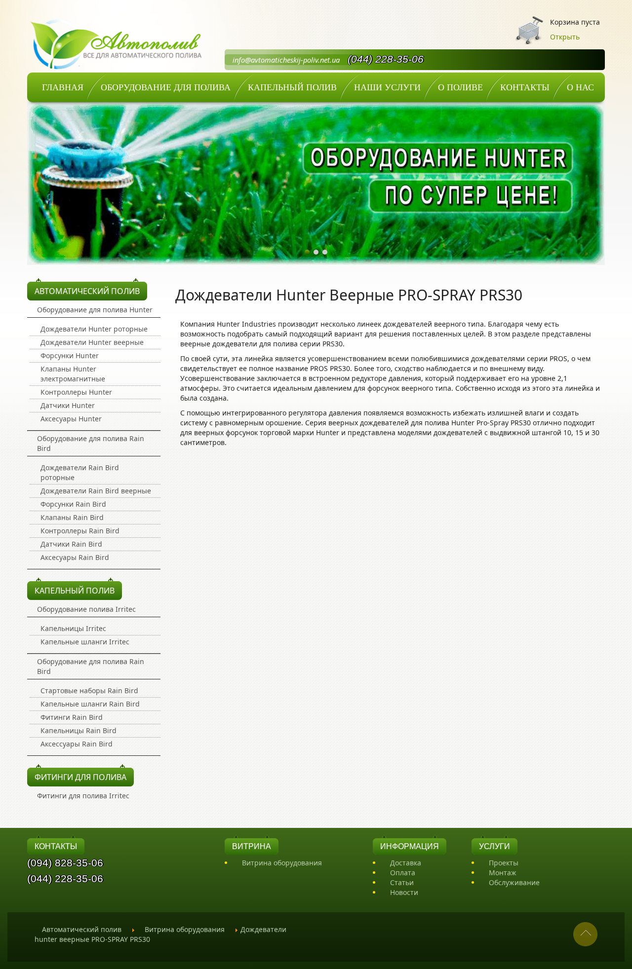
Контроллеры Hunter (76, 392)
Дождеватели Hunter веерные (92, 342)
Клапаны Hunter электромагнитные (72, 373)
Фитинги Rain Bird (71, 717)
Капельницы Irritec (73, 628)
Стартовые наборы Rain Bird (89, 690)
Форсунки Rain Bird (73, 504)
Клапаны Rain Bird (72, 517)
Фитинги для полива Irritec (83, 795)
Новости (404, 892)
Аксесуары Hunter (71, 418)
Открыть (565, 36)
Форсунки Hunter (69, 355)
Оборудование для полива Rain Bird (90, 443)
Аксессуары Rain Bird (76, 743)
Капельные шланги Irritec (84, 641)
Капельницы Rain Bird (78, 730)
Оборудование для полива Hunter (95, 309)
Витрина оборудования (282, 862)
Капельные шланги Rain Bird (90, 703)
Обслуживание (514, 882)
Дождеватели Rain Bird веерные (95, 490)
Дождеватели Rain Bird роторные (79, 472)
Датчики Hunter (67, 405)
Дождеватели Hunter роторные (94, 329)
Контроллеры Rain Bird (79, 530)
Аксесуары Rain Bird (74, 557)
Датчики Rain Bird (71, 544)
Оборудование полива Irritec (86, 609)
